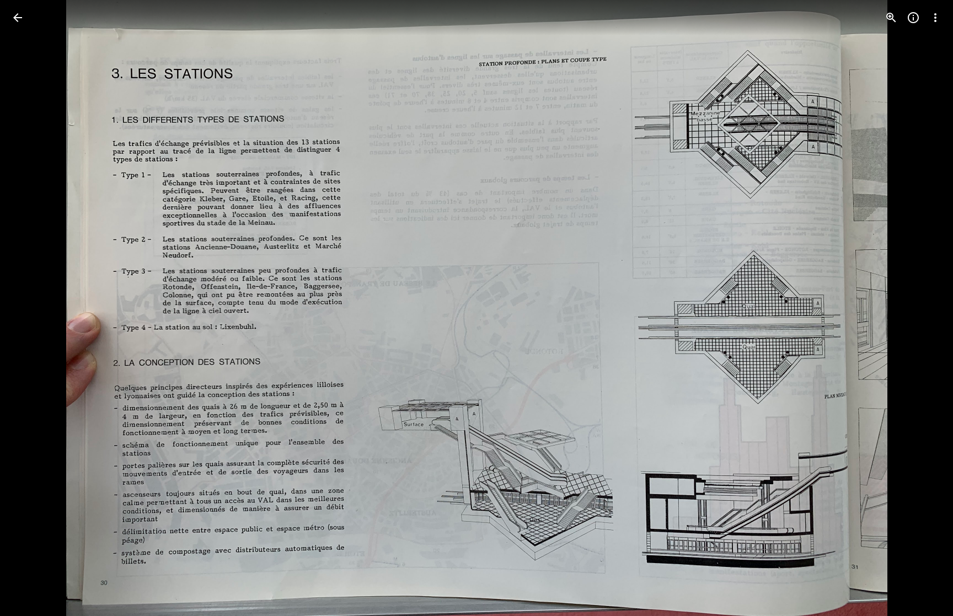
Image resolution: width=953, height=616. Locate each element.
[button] (30, 308)
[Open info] (913, 18)
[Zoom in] (891, 18)
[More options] (935, 18)
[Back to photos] (17, 17)
